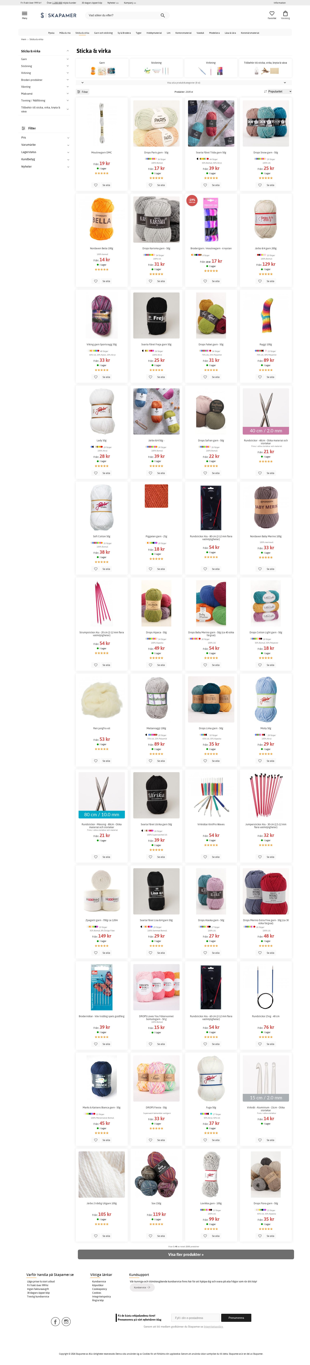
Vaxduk (200, 32)
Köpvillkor (98, 1285)
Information (280, 2)
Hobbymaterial (154, 32)
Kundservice (99, 1281)
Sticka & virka (82, 32)
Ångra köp (98, 1300)
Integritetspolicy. (213, 1326)
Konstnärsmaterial (250, 32)
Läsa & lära (230, 32)
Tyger (139, 32)
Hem (23, 39)
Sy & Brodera (124, 32)
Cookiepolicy (99, 1289)
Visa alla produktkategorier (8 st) (183, 82)
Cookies (96, 1292)
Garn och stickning (103, 32)
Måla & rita (65, 32)
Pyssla (51, 32)
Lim (168, 32)
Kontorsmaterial (183, 32)
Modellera (214, 32)
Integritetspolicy (101, 1296)
